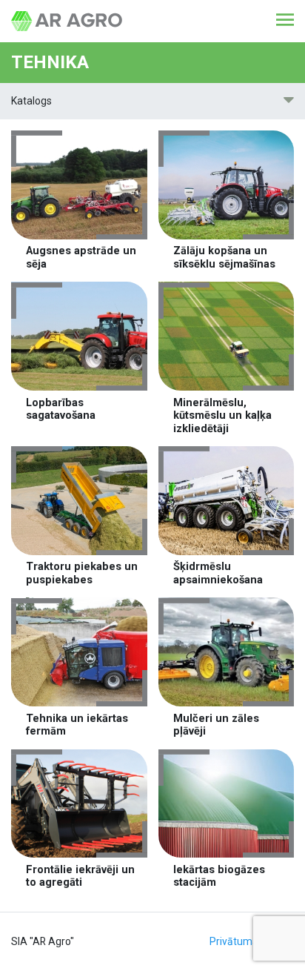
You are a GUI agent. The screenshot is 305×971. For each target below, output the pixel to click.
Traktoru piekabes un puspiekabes (82, 573)
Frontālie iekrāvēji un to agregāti (80, 876)
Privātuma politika (252, 941)
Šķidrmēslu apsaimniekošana (218, 573)
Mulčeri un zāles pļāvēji (216, 725)
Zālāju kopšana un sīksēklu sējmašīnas (224, 257)
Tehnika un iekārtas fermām (77, 725)
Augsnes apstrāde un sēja (81, 257)
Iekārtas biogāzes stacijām (219, 876)
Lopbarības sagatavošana (60, 409)
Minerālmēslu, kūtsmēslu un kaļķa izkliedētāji (222, 416)
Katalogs (31, 101)
